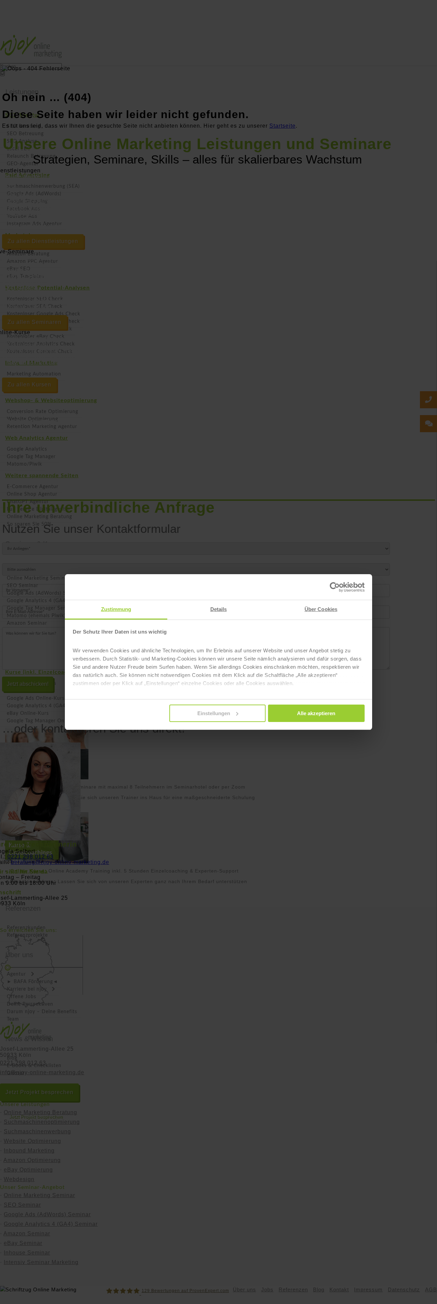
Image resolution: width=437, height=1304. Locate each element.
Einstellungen (213, 713)
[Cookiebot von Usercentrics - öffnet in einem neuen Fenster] (335, 587)
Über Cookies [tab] (321, 609)
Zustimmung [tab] (116, 609)
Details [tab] (218, 609)
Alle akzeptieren (316, 713)
